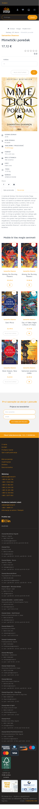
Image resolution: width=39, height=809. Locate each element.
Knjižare (4, 3)
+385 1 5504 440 (7, 482)
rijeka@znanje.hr (9, 567)
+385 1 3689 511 (7, 507)
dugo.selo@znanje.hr (10, 699)
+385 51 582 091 (7, 485)
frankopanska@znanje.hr (11, 646)
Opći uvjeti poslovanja (9, 452)
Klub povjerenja (7, 459)
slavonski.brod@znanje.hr (11, 580)
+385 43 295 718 (7, 479)
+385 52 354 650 (7, 493)
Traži (32, 17)
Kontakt (4, 447)
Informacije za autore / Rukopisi (12, 510)
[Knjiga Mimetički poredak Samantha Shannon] (4, 184)
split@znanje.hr (8, 593)
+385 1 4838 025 (8, 697)
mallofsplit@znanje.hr (10, 712)
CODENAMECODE (31, 801)
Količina (6, 59)
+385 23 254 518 (7, 487)
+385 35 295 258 (7, 490)
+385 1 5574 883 (8, 644)
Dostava (4, 464)
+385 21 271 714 (8, 591)
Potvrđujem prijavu (19, 422)
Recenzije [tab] (20, 190)
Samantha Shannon (10, 271)
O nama (4, 444)
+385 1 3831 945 (8, 723)
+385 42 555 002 (8, 604)
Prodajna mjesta (7, 450)
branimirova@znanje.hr (11, 738)
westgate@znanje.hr (10, 659)
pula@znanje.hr (8, 554)
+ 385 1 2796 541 (8, 736)
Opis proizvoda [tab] (8, 190)
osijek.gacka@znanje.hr (11, 672)
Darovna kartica (7, 467)
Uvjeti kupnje (6, 462)
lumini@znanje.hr (9, 607)
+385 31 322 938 (8, 670)
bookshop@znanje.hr (10, 540)
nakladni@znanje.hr (8, 505)
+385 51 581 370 (8, 631)
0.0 (35, 53)
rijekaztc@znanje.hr (10, 633)
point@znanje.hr (9, 725)
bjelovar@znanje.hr (10, 686)
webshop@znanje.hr (9, 476)
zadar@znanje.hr (9, 620)
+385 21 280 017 (8, 710)
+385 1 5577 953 (7, 495)
